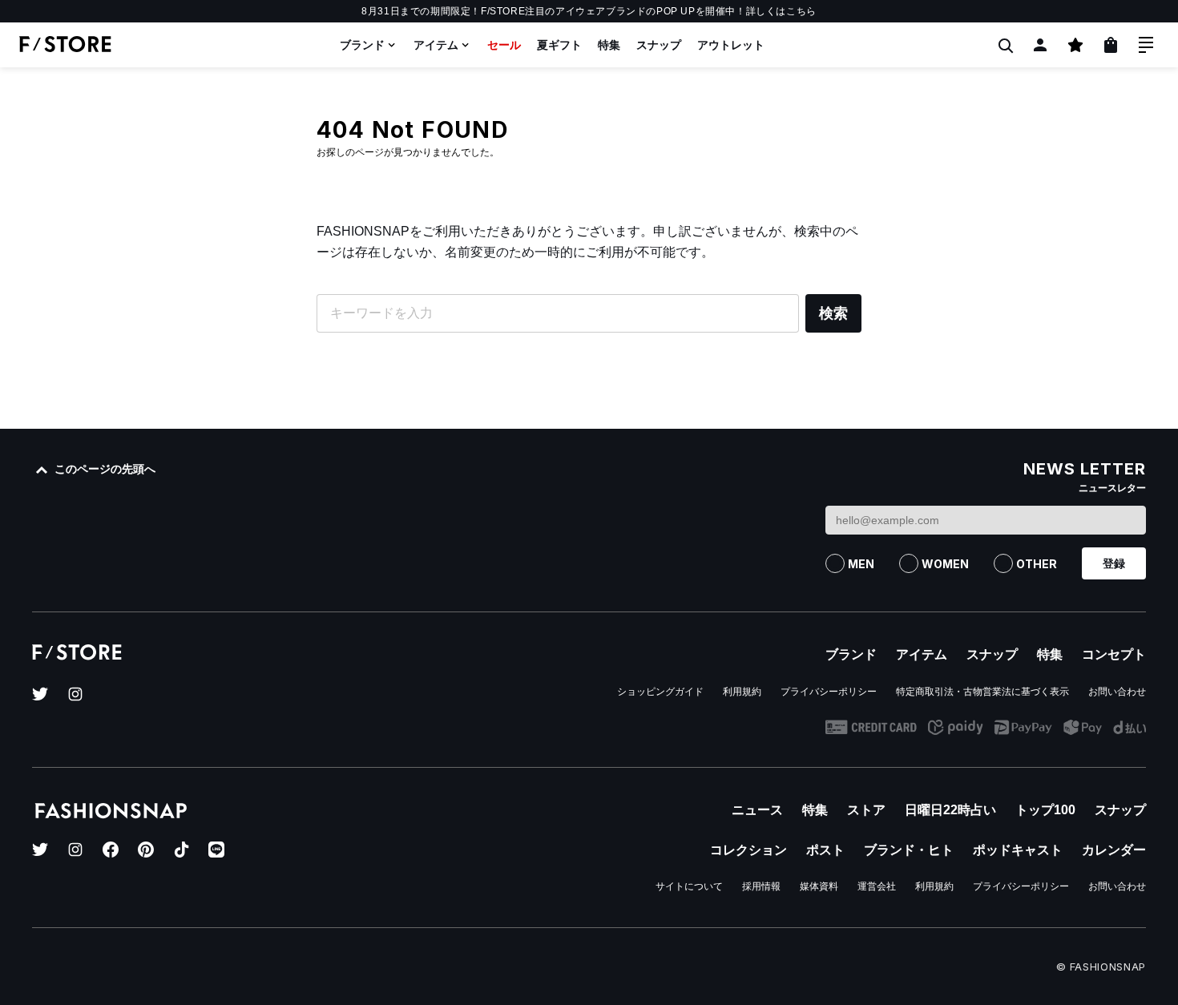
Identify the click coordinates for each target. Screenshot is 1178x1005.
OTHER (1036, 564)
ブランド (362, 44)
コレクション (748, 850)
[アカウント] (1040, 44)
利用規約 (742, 691)
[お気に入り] (1075, 45)
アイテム (436, 44)
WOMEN (945, 564)
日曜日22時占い (950, 810)
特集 (609, 44)
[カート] (1111, 44)
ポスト (825, 850)
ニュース (757, 810)
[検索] (1005, 44)
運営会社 (876, 886)
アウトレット (730, 44)
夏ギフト (559, 44)
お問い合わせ (1117, 691)
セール (504, 44)
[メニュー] (1146, 45)
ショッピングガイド (660, 691)
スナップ (658, 44)
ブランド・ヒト (909, 850)
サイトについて (689, 886)
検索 (833, 313)
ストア (866, 810)
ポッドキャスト (1018, 850)
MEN (861, 564)
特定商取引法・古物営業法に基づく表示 (982, 691)
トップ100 (1045, 810)
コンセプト (1114, 654)
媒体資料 (819, 886)
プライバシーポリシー (829, 691)
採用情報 (761, 886)
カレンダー (1114, 850)
